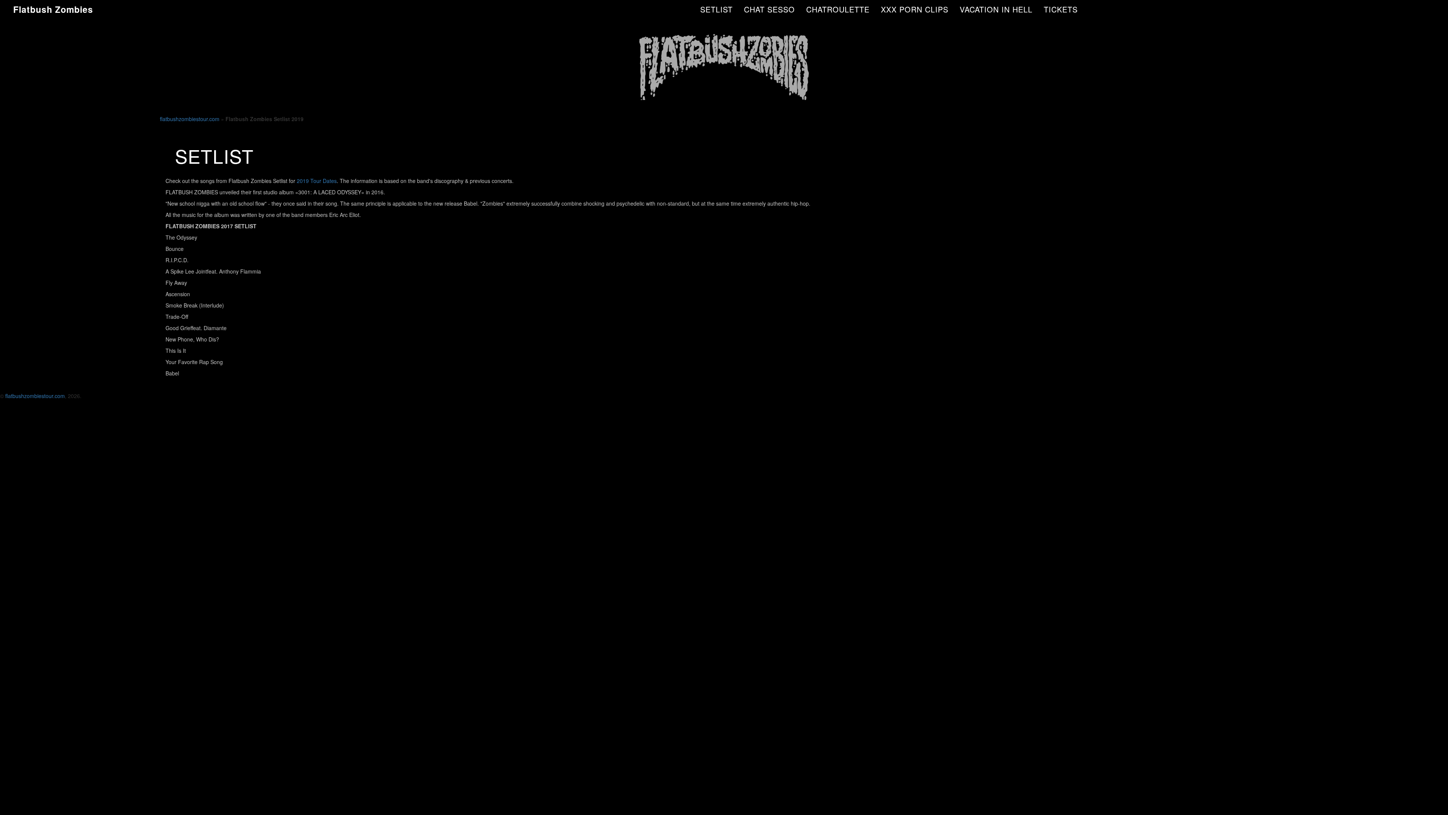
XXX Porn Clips (914, 9)
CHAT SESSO (769, 9)
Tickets (1061, 9)
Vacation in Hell (996, 9)
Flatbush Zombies (53, 9)
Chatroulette (838, 9)
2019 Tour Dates (317, 181)
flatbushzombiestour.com (189, 119)
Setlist (716, 9)
